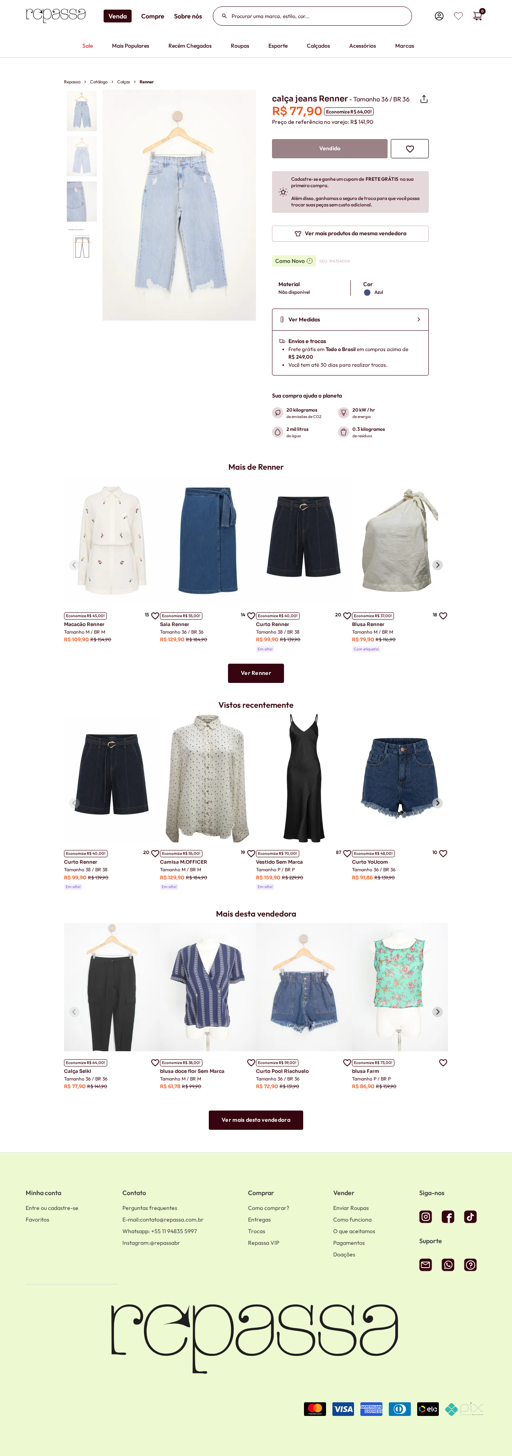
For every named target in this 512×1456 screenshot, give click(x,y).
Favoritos (37, 1219)
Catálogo (99, 82)
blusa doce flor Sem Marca (192, 1071)
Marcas (404, 45)
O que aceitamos (354, 1231)
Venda (117, 16)
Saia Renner (174, 624)
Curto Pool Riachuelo (282, 1071)
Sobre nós (188, 16)
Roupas (240, 45)
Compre (152, 16)
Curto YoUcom (370, 862)
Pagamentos (349, 1242)
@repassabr (151, 1242)
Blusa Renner (368, 624)
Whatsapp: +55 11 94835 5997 (159, 1231)
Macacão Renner (84, 624)
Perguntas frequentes (149, 1208)
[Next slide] (437, 565)
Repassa (72, 82)
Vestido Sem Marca (279, 862)
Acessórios (362, 45)
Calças (123, 82)
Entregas (259, 1219)
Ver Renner (256, 673)
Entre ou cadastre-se (52, 1208)
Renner (147, 82)
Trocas (256, 1231)
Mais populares (130, 45)
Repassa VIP (263, 1242)
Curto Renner (272, 624)
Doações (344, 1254)
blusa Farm (365, 1071)
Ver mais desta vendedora (256, 1119)
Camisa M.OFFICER (183, 862)
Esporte (278, 45)
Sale (87, 45)
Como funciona (352, 1219)
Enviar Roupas (351, 1208)
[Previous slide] (74, 565)
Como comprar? (268, 1208)
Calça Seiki (77, 1071)
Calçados (318, 45)
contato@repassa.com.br (163, 1219)
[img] (458, 16)
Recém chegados (190, 45)
